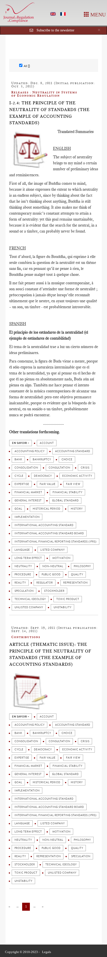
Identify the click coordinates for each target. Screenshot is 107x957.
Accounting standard (72, 451)
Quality (77, 574)
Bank (18, 459)
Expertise (21, 484)
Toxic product (67, 599)
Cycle (18, 476)
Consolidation (26, 467)
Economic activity (77, 476)
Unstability (62, 607)
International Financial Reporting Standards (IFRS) (55, 541)
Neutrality (23, 566)
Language (22, 549)
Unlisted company (28, 607)
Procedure (22, 574)
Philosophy (82, 566)
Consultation (59, 467)
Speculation (24, 591)
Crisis (85, 467)
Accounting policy (29, 451)
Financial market (28, 492)
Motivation (61, 558)
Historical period (46, 508)
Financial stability (67, 492)
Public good (51, 574)
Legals (46, 952)
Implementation (27, 517)
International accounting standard (43, 525)
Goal (18, 508)
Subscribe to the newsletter (55, 30)
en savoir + (20, 443)
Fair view (73, 484)
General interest (28, 500)
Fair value (47, 484)
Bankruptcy (42, 459)
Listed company (52, 549)
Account (47, 443)
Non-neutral (52, 566)
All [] (27, 66)
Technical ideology (30, 599)
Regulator (44, 582)
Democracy (43, 476)
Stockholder (54, 591)
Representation (75, 582)
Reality (20, 582)
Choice (66, 459)
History (77, 508)
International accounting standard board (49, 533)
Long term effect (28, 558)
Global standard (65, 500)
